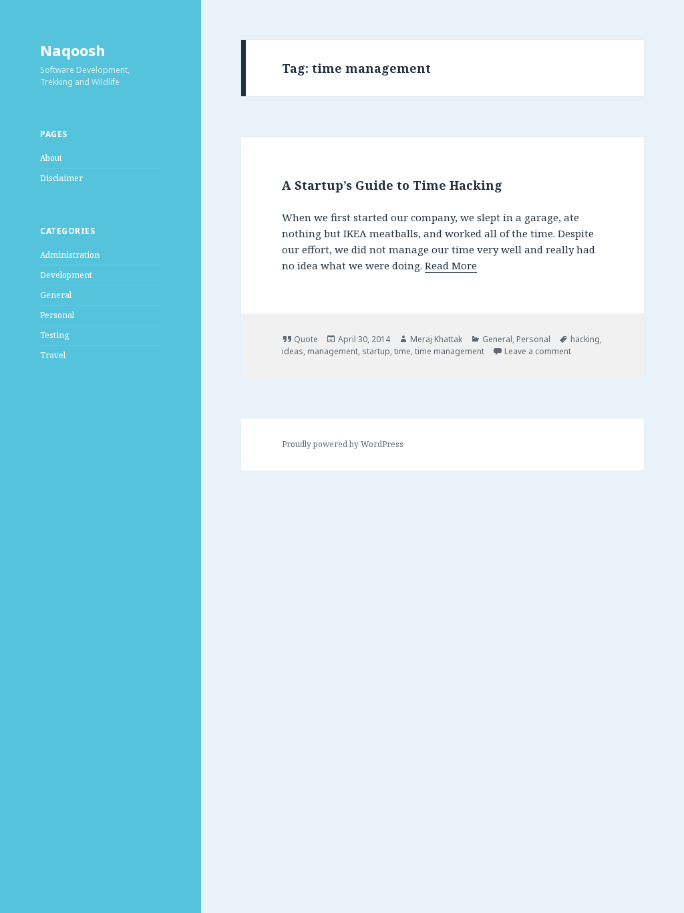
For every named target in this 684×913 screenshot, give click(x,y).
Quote (306, 339)
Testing (54, 335)
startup (376, 351)
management (332, 351)
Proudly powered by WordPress (342, 444)
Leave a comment (537, 351)
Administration (70, 255)
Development (66, 275)
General (55, 295)
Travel (52, 355)
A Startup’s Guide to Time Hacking (392, 185)
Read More (451, 265)
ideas (292, 351)
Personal (57, 315)
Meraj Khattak (436, 339)
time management (449, 351)
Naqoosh (73, 50)
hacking (585, 339)
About (51, 158)
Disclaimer (61, 178)
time (402, 351)
